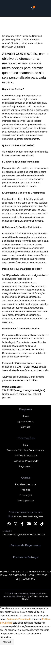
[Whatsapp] (9, 523)
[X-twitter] (35, 523)
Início (5, 27)
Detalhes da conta (25, 484)
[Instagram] (15, 523)
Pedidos (25, 489)
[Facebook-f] (22, 523)
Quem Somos (25, 421)
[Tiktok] (41, 523)
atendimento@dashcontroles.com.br (30, 370)
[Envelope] (28, 523)
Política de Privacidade (25, 461)
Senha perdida (25, 500)
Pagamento (25, 466)
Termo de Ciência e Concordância (25, 450)
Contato (25, 427)
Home (25, 416)
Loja (25, 445)
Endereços (25, 495)
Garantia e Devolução (26, 455)
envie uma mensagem (28, 516)
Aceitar (7, 642)
